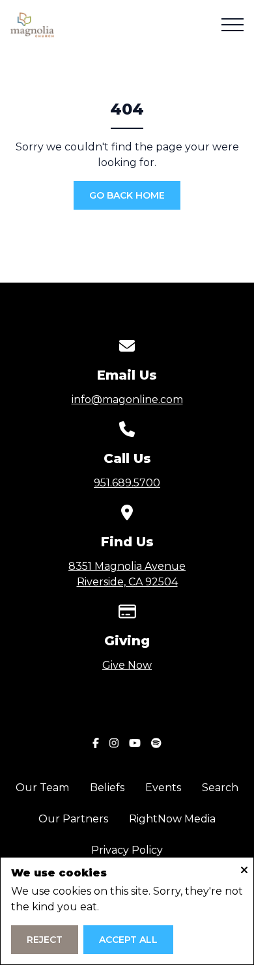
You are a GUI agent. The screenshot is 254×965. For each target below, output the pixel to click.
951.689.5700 (127, 483)
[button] (232, 25)
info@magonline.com (127, 399)
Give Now (127, 665)
